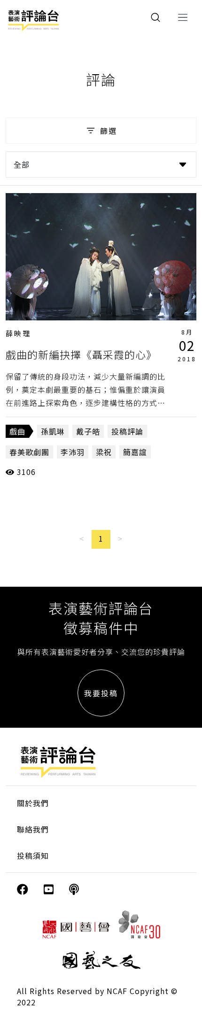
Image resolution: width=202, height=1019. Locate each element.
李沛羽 (73, 452)
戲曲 (17, 431)
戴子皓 (88, 431)
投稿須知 (33, 855)
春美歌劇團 (29, 452)
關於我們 (33, 803)
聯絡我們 (33, 829)
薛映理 (18, 333)
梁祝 (104, 452)
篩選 (108, 130)
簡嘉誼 (135, 452)
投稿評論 (127, 431)
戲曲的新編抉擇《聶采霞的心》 (81, 354)
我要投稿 (101, 693)
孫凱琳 (53, 431)
